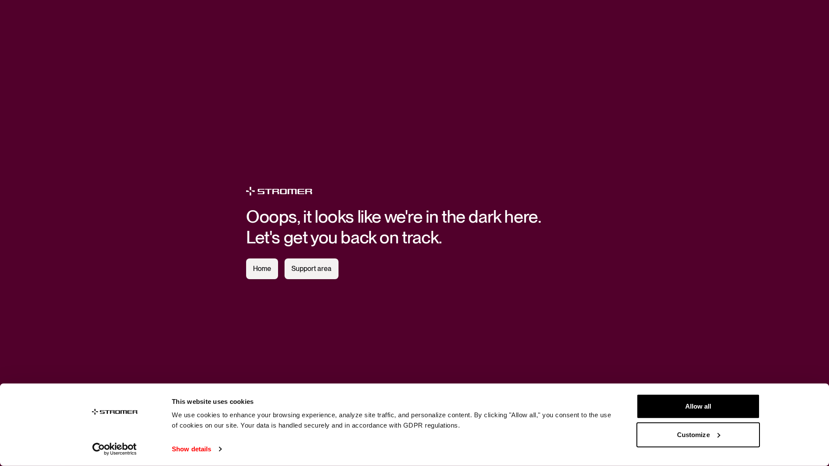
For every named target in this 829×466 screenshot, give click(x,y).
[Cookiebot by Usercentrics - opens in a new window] (114, 449)
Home (262, 268)
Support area (311, 268)
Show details (191, 449)
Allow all (698, 406)
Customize (693, 434)
